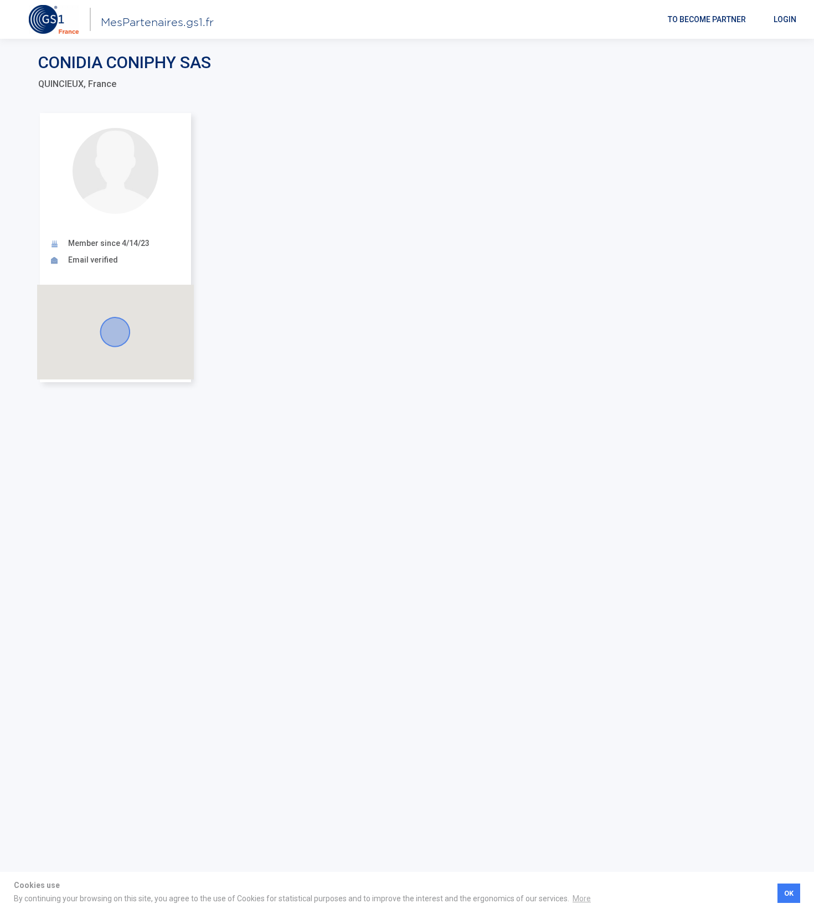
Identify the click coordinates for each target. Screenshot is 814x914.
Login (785, 19)
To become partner (707, 19)
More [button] (582, 898)
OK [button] (789, 893)
